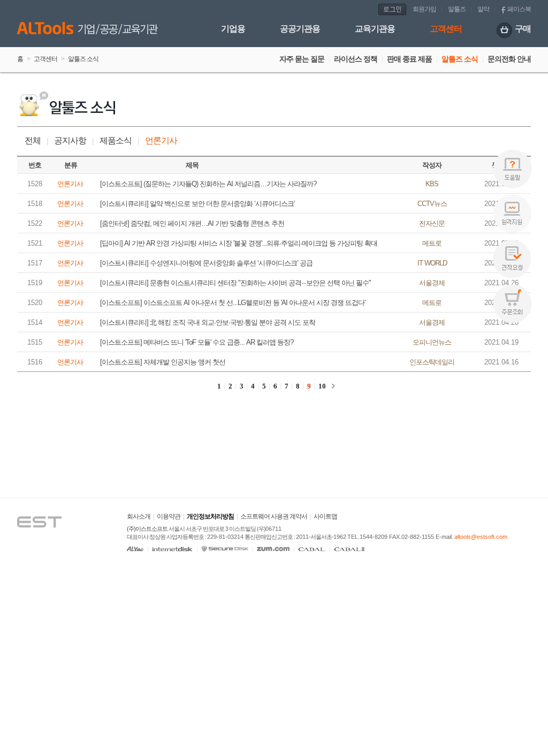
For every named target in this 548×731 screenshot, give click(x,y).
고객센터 (446, 28)
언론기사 (161, 140)
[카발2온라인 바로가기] (349, 549)
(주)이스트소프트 (147, 529)
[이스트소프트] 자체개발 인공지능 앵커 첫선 (162, 362)
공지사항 (70, 140)
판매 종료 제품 (409, 59)
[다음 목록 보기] (333, 386)
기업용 (233, 28)
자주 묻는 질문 (301, 59)
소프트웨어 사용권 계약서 (273, 516)
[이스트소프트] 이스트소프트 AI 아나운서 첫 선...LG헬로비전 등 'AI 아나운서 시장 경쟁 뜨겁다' (232, 303)
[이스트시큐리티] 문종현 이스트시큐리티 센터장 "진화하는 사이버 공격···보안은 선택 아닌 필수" (235, 283)
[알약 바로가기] (135, 549)
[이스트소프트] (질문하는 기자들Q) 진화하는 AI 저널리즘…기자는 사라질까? (208, 184)
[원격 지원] (512, 213)
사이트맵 (325, 516)
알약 (483, 9)
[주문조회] (512, 303)
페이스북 (519, 9)
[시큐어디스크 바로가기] (224, 549)
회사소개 (138, 516)
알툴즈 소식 (460, 59)
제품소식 (116, 140)
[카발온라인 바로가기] (311, 549)
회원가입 (424, 9)
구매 (523, 28)
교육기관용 (375, 28)
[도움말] (512, 168)
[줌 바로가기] (273, 549)
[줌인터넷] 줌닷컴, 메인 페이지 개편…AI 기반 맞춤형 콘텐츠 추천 (192, 223)
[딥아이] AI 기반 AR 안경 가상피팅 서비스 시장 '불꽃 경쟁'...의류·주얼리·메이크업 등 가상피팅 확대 (238, 243)
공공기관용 (300, 28)
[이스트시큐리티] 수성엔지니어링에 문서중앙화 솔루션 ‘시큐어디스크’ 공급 (206, 263)
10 (322, 386)
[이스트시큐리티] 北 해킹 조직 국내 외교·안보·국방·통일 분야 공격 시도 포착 (207, 322)
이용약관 (168, 516)
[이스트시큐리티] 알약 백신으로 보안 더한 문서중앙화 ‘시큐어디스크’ (197, 204)
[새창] (49, 507)
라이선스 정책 (355, 59)
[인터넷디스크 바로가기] (172, 549)
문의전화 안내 (509, 59)
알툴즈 (457, 9)
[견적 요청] (512, 258)
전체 (33, 140)
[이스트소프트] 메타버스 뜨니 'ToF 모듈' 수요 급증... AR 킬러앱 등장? (196, 342)
